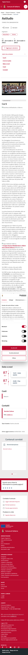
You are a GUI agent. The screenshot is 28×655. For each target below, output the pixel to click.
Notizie (3, 585)
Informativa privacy (6, 632)
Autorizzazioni (4, 560)
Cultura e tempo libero (7, 564)
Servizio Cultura (9, 411)
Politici (3, 545)
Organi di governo (5, 538)
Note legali (4, 636)
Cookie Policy (4, 634)
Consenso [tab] (4, 300)
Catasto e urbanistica (6, 562)
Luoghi (3, 596)
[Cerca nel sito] (26, 6)
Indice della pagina (7, 54)
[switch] (24, 331)
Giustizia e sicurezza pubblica (8, 568)
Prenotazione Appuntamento (8, 629)
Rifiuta (14, 358)
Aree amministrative (6, 540)
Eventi (2, 598)
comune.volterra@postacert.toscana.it (14, 614)
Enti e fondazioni (5, 544)
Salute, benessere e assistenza (9, 573)
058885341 (10, 415)
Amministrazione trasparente (8, 630)
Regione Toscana (6, 2)
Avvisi (2, 588)
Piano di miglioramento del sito (9, 640)
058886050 (13, 616)
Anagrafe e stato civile (7, 559)
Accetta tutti (14, 348)
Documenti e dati (5, 549)
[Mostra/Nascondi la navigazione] (1, 7)
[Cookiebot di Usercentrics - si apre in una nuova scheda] (19, 296)
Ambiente (3, 557)
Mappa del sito (14, 650)
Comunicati (4, 586)
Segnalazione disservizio (7, 625)
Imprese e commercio (6, 570)
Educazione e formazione (7, 566)
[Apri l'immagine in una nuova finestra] (14, 88)
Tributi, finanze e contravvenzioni (10, 575)
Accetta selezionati (14, 353)
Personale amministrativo (8, 547)
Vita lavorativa (5, 577)
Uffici (2, 542)
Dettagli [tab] (11, 300)
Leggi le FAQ (4, 623)
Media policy (5, 650)
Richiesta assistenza (6, 627)
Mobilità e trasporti (6, 572)
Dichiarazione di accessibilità (8, 638)
